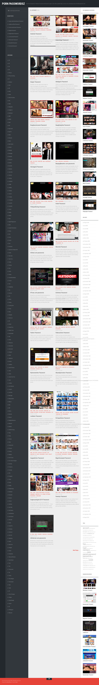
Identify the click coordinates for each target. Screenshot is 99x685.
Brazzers (10, 159)
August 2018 (86, 517)
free (84, 544)
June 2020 (86, 449)
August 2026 (86, 222)
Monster (10, 414)
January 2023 (86, 352)
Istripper (10, 352)
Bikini (10, 134)
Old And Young (42, 412)
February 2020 (87, 461)
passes (85, 554)
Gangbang (32, 30)
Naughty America (12, 420)
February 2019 (87, 498)
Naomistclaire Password (88, 674)
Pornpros (10, 467)
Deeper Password (35, 82)
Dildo (59, 119)
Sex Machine (11, 513)
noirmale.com (85, 552)
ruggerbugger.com (85, 563)
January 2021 (86, 427)
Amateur (32, 119)
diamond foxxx (92, 537)
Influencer (11, 342)
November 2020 (87, 433)
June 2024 (86, 300)
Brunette (10, 165)
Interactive (11, 345)
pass (89, 552)
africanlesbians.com (86, 530)
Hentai (10, 324)
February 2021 (87, 424)
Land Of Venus (11, 367)
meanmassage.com (90, 548)
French (10, 280)
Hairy (10, 311)
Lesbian (33, 203)
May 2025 (86, 266)
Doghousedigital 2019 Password (39, 500)
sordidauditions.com (92, 565)
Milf (76, 119)
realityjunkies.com (85, 560)
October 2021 (87, 399)
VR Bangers (11, 609)
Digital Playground (12, 221)
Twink (10, 588)
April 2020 (86, 455)
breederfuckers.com (92, 531)
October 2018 (87, 511)
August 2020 (86, 443)
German (10, 293)
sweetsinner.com (85, 569)
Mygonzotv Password (87, 618)
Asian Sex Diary (12, 97)
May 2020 (86, 452)
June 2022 (86, 374)
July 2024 (86, 297)
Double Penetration (39, 28)
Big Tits (60, 367)
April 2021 (86, 418)
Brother (10, 162)
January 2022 (86, 390)
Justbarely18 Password (88, 660)
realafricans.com (90, 558)
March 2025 (86, 272)
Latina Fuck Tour (12, 377)
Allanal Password (86, 183)
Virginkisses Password (87, 84)
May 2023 (86, 340)
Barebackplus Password (88, 40)
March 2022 (86, 384)
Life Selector (11, 386)
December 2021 (87, 393)
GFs (41, 327)
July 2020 (86, 446)
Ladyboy (10, 364)
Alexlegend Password (36, 167)
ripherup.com (90, 562)
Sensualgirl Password (87, 197)
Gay (73, 241)
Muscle (10, 417)
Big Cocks (63, 74)
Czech (10, 209)
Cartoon (10, 175)
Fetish (66, 119)
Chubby (10, 187)
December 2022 (87, 356)
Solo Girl (63, 121)
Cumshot (10, 206)
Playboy (10, 454)
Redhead (10, 491)
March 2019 (86, 495)
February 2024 (87, 312)
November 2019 (87, 470)
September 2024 (87, 290)
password (92, 554)
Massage (10, 395)
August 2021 (86, 405)
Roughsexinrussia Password (38, 125)
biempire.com (91, 530)
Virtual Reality (11, 600)
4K (30, 28)
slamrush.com (90, 563)
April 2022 (86, 380)
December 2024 (87, 281)
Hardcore (37, 30)
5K (9, 66)
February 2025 (87, 275)
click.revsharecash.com (86, 537)
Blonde (10, 147)
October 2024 (87, 287)
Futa (9, 283)
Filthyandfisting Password (37, 207)
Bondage (42, 119)
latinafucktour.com (92, 546)
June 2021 (86, 411)
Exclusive (46, 28)
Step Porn (11, 544)
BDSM (39, 119)
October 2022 (87, 362)
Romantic (10, 494)
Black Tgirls (11, 144)
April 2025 (86, 269)
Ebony (10, 231)
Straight (10, 547)
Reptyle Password (12, 30)
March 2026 (86, 238)
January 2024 (86, 315)
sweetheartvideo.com (92, 567)
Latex (10, 370)
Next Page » (76, 550)
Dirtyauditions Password (63, 418)
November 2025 (87, 247)
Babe (64, 34)
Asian (10, 94)
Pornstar (70, 36)
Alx (16, 682)
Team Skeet (11, 560)
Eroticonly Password (13, 46)
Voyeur (10, 603)
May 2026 (86, 231)
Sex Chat (10, 507)
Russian (43, 121)
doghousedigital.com (86, 540)
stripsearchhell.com (86, 567)
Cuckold (10, 203)
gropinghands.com (89, 544)
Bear (10, 122)
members (86, 550)
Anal (33, 28)
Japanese (11, 358)
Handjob (10, 314)
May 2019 (86, 489)
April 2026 (86, 235)
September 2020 (87, 439)
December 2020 (87, 430)
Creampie (40, 534)
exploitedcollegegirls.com (86, 542)
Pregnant (10, 476)
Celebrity (10, 181)
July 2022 (86, 371)
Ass (61, 34)
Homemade (32, 121)
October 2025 (87, 250)
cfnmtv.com (90, 535)
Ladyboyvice (85, 632)
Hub (9, 336)
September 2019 (87, 477)
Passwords (48, 30)
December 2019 (87, 467)
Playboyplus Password (87, 211)
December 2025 (87, 244)
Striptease (11, 553)
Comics (10, 193)
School (10, 501)
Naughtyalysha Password (63, 125)
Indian (10, 339)
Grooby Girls (11, 305)
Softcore (10, 532)
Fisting (45, 201)
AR (9, 88)
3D (9, 60)
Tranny (10, 575)
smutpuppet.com (86, 565)
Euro (9, 243)
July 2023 (86, 334)
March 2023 (86, 346)
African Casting (12, 75)
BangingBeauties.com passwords (65, 163)
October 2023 (87, 325)
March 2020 (86, 458)
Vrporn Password (86, 126)
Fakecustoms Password (62, 333)
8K (9, 69)
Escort (10, 240)
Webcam (10, 612)
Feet (9, 268)
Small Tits (10, 526)
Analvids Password (35, 34)
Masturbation (11, 398)
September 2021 (87, 402)
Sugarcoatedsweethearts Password (16, 21)
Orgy (10, 432)
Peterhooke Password (13, 39)
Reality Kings (11, 488)
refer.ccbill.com (85, 562)
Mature (10, 401)
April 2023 (86, 343)
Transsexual (11, 581)
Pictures (10, 448)
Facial (62, 119)
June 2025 (86, 262)
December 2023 (87, 318)
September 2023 (87, 328)
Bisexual (10, 138)
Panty (10, 435)
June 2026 (86, 228)
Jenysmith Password (87, 112)
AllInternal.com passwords (38, 538)
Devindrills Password (13, 43)
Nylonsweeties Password (37, 373)
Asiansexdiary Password (88, 70)
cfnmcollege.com (85, 535)
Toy (52, 412)
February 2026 (87, 241)
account (86, 528)
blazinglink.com (86, 531)
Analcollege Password (62, 40)
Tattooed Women (12, 557)
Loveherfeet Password (88, 56)
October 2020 (87, 436)
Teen (41, 368)
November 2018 (87, 508)
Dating (10, 215)
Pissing (10, 451)
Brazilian (10, 156)
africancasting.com (92, 528)
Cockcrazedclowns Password (15, 27)
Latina (10, 373)
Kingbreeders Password (13, 33)
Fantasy (10, 265)
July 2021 (86, 408)
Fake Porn (68, 327)
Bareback (11, 113)
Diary (10, 218)
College (67, 34)
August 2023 (86, 331)
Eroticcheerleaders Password (89, 646)
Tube (10, 584)
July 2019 (86, 483)
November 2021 (87, 396)
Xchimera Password (61, 293)
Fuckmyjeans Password (88, 155)
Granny (10, 302)
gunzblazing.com (86, 546)
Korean (10, 361)
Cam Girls (10, 172)
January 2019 (86, 501)
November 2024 (87, 284)
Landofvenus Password (88, 140)
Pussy (46, 454)
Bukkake (10, 169)
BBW (10, 116)
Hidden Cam (11, 330)
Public (10, 479)
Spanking (10, 538)
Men (44, 161)
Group (10, 308)
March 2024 (86, 309)
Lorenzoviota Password (13, 36)
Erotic (37, 76)
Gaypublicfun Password (37, 458)
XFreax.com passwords (37, 293)
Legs (10, 380)
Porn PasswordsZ (13, 3)
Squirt (42, 288)
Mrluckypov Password (87, 590)
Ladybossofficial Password (14, 24)
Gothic (10, 299)
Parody (10, 439)
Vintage (10, 597)
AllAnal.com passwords (37, 253)
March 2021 (86, 421)
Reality (37, 328)
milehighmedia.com (93, 550)
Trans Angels (11, 578)
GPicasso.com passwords (88, 169)
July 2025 (86, 259)
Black (10, 141)
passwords (87, 556)
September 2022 (87, 365)
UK (62, 243)
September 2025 (87, 253)
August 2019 (86, 480)
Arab (10, 91)
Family (10, 262)
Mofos (10, 411)
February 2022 (87, 387)
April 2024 (86, 306)
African (10, 72)
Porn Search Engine (13, 460)
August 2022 (86, 368)
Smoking (10, 529)
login (85, 548)
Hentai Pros (11, 327)
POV (9, 473)
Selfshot (42, 328)
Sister (10, 522)
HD (61, 36)
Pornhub (10, 463)
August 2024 (86, 294)
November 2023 (87, 321)
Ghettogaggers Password (88, 26)
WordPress (9, 682)
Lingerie (46, 367)
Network (74, 287)
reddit (91, 560)
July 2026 (86, 225)
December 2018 (87, 505)
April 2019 (86, 492)
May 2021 (86, 415)
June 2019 (86, 486)
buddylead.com (90, 533)
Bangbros (11, 110)
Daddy (10, 212)
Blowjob (68, 74)
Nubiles (10, 426)
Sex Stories (11, 516)
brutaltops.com (85, 533)
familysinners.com (93, 542)
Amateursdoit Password (88, 604)
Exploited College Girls (13, 249)
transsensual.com (90, 569)
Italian (10, 355)
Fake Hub (63, 327)
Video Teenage (12, 594)
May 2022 (86, 377)
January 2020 (86, 464)
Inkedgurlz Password (62, 82)
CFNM (10, 184)
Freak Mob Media (12, 277)
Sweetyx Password (61, 496)
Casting (71, 412)
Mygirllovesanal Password (63, 458)
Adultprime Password (87, 98)
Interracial (43, 30)
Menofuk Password (61, 247)
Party (10, 442)
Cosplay (10, 196)
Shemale (10, 519)
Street (10, 550)
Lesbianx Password (36, 416)
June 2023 (86, 337)
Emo (9, 234)
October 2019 (87, 474)
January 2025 (86, 278)
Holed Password (60, 203)
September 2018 (87, 514)
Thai (9, 566)
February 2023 (87, 349)
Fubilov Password (35, 333)
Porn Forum (11, 457)
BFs (9, 125)
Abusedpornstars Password (64, 373)
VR (9, 606)
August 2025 (86, 256)
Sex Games (11, 510)
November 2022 (87, 359)
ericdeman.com (91, 540)
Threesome (75, 36)
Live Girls (10, 392)
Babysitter (11, 106)
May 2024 (86, 303)
